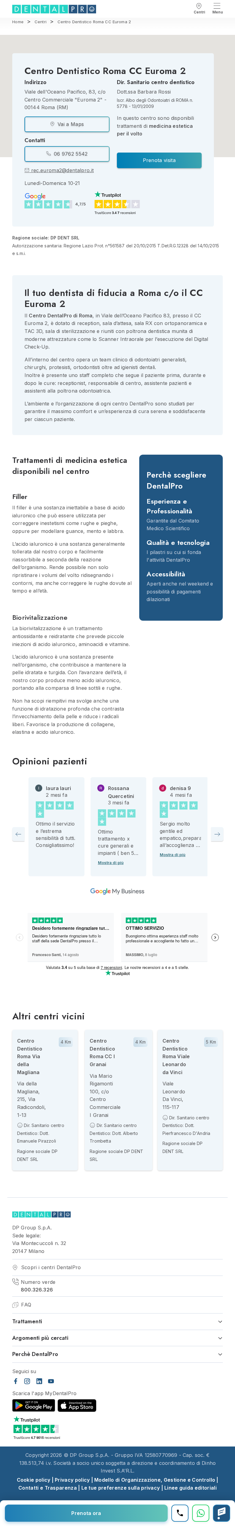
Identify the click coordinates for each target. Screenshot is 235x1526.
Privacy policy (72, 1480)
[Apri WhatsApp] (200, 1513)
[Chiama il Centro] (179, 1513)
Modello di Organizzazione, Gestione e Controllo (154, 1480)
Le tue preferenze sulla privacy (120, 1488)
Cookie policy (33, 1480)
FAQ (25, 1305)
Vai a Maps (70, 124)
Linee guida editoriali (190, 1488)
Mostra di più (111, 862)
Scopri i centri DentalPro (50, 1267)
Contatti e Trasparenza (47, 1488)
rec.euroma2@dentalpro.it (61, 170)
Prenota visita (159, 160)
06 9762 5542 (70, 154)
